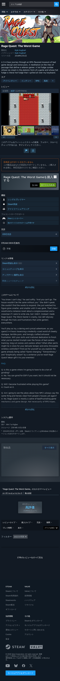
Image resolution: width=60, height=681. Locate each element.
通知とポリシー (12, 630)
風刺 (46, 81)
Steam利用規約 (12, 596)
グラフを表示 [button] (50, 528)
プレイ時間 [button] (7, 528)
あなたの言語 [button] (19, 537)
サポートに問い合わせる (35, 630)
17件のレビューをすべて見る (30, 557)
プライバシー (11, 621)
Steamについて (12, 591)
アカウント (29, 634)
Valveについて (30, 591)
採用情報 (28, 596)
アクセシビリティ (13, 625)
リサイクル (29, 605)
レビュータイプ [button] (9, 522)
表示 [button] (19, 528)
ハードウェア (30, 600)
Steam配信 (10, 605)
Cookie (8, 634)
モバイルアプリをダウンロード (20, 673)
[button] (4, 12)
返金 (7, 639)
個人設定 (28, 493)
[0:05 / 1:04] (30, 109)
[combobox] (31, 4)
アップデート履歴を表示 (13, 275)
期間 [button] (48, 522)
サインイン (24, 145)
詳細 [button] (54, 248)
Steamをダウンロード (34, 621)
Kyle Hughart (20, 50)
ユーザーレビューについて (12, 493)
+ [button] (52, 81)
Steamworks (11, 600)
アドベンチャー (10, 81)
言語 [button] (38, 522)
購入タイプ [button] (26, 522)
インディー (26, 81)
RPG (37, 81)
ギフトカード (11, 609)
